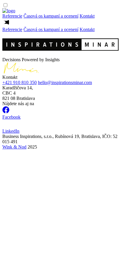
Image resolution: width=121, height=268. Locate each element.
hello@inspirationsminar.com (65, 82)
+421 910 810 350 (19, 82)
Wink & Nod (14, 146)
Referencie (12, 15)
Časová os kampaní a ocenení (50, 15)
